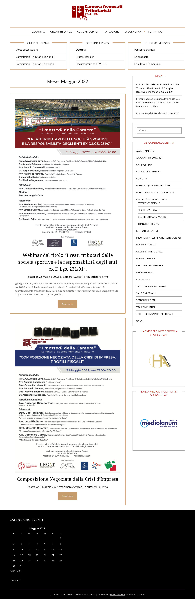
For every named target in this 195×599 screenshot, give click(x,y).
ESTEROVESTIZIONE (149, 203)
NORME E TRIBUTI (146, 244)
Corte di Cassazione (27, 49)
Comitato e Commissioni (148, 64)
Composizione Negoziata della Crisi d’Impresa (67, 479)
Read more (67, 304)
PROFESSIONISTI (145, 272)
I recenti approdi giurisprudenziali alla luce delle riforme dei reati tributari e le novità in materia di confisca (158, 102)
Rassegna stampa (144, 49)
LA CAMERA (38, 31)
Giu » (19, 570)
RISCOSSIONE (143, 279)
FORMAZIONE (111, 31)
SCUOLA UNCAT (134, 31)
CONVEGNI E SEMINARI (148, 171)
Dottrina (81, 49)
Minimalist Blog (117, 594)
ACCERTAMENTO (145, 150)
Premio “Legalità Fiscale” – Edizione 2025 (157, 113)
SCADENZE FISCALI (146, 299)
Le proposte (141, 56)
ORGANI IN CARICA (61, 31)
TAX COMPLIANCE (146, 307)
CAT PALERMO (144, 164)
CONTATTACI (155, 31)
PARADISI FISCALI (145, 258)
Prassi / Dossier (85, 56)
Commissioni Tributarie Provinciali (35, 64)
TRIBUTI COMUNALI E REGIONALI (154, 313)
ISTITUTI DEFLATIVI (147, 230)
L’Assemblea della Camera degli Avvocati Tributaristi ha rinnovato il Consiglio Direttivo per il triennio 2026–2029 (157, 88)
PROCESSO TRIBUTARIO (149, 265)
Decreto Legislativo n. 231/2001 (153, 185)
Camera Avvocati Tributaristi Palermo (86, 276)
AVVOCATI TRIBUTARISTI (149, 157)
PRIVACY (16, 580)
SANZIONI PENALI (145, 293)
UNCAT (140, 320)
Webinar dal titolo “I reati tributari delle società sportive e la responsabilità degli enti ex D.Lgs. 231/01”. (67, 262)
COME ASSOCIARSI (87, 31)
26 (37, 560)
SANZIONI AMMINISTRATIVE (151, 286)
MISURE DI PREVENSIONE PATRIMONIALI (158, 237)
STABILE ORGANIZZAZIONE (152, 216)
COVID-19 (141, 178)
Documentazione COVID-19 (91, 64)
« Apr (12, 570)
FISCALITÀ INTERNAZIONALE (151, 199)
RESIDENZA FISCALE (148, 209)
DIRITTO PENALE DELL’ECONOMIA (155, 192)
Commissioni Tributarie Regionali (35, 56)
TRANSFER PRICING (148, 223)
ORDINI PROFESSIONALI (149, 251)
